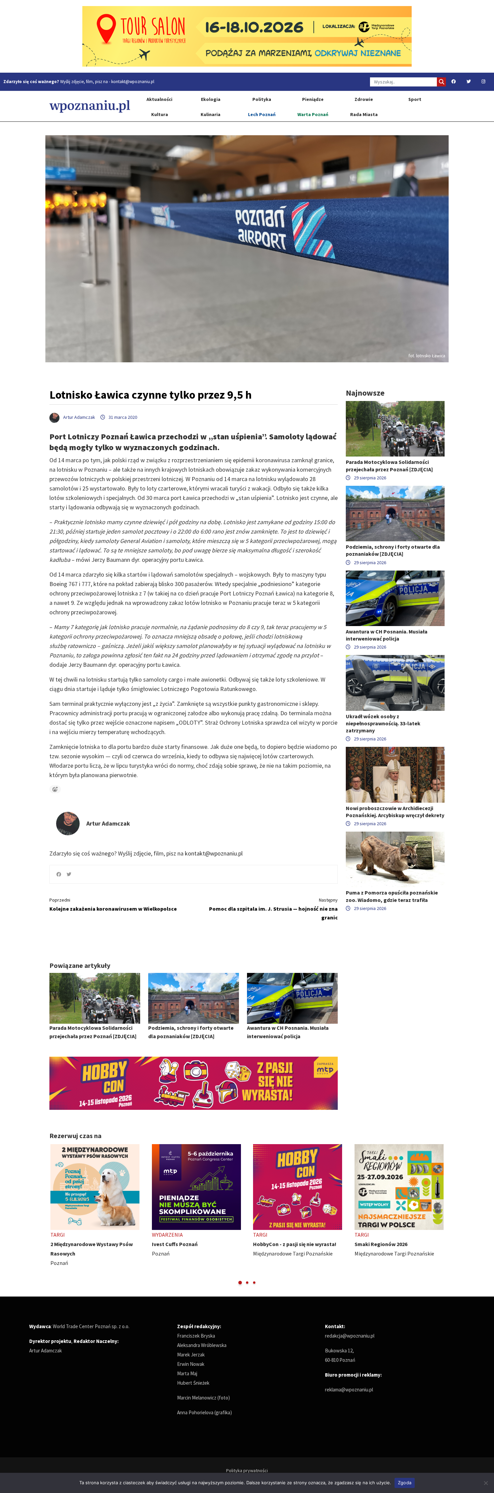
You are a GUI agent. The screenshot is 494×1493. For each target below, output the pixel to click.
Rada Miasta (364, 114)
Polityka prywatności (247, 1470)
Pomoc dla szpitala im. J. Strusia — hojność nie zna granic (273, 909)
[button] (240, 1282)
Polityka (261, 99)
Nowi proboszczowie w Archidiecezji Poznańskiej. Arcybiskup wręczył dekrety (395, 811)
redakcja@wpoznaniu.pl (349, 1336)
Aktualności (159, 99)
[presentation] (55, 1215)
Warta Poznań (312, 114)
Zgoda (404, 1482)
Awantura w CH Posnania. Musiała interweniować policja (386, 635)
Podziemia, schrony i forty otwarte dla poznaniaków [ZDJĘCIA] (393, 550)
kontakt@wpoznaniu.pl (132, 81)
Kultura (159, 114)
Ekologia (210, 99)
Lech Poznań (262, 114)
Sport (414, 99)
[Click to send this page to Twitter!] (69, 874)
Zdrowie (364, 99)
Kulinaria (210, 114)
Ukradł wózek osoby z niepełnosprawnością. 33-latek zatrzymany (383, 723)
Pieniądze (313, 99)
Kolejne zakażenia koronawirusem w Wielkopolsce (113, 904)
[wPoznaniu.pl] (89, 106)
